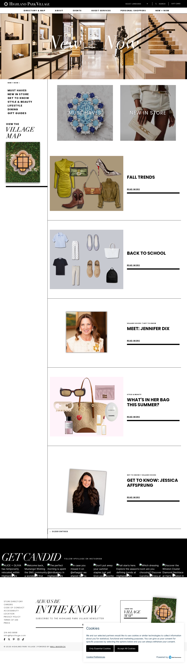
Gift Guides (17, 113)
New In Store (18, 94)
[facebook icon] (6, 639)
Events (77, 10)
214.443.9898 (11, 632)
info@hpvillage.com (15, 635)
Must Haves (17, 90)
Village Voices (135, 323)
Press (7, 623)
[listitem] (85, 113)
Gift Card (176, 4)
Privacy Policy (12, 617)
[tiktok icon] (24, 639)
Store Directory (13, 601)
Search (162, 4)
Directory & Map (34, 10)
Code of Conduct (14, 607)
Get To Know (149, 323)
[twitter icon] (10, 639)
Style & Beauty (20, 102)
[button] (137, 4)
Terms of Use (11, 620)
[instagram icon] (19, 639)
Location (9, 613)
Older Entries (59, 531)
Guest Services (101, 10)
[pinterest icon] (15, 639)
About (59, 10)
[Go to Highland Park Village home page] (27, 3)
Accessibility (11, 610)
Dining (13, 109)
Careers (8, 604)
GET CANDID (31, 558)
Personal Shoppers (133, 10)
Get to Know (18, 98)
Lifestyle (15, 105)
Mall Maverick (58, 646)
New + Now (162, 10)
